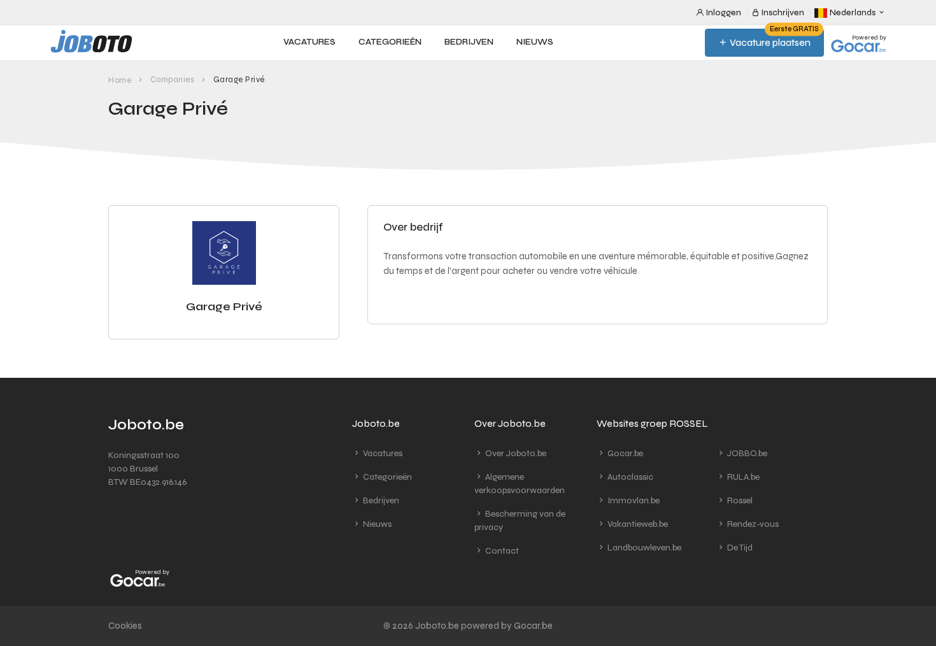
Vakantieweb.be (637, 524)
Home (119, 80)
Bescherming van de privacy (519, 520)
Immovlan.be (633, 500)
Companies (172, 80)
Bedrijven (468, 42)
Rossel (739, 500)
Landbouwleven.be (643, 547)
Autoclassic (629, 476)
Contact (501, 550)
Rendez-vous (752, 524)
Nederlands (852, 13)
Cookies (125, 625)
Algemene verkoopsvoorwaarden (519, 483)
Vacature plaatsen (773, 38)
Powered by (869, 37)
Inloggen (722, 13)
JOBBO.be (746, 453)
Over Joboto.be (514, 453)
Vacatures (309, 42)
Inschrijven (782, 13)
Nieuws (534, 42)
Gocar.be (624, 453)
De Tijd (739, 547)
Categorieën (390, 42)
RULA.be (742, 476)
